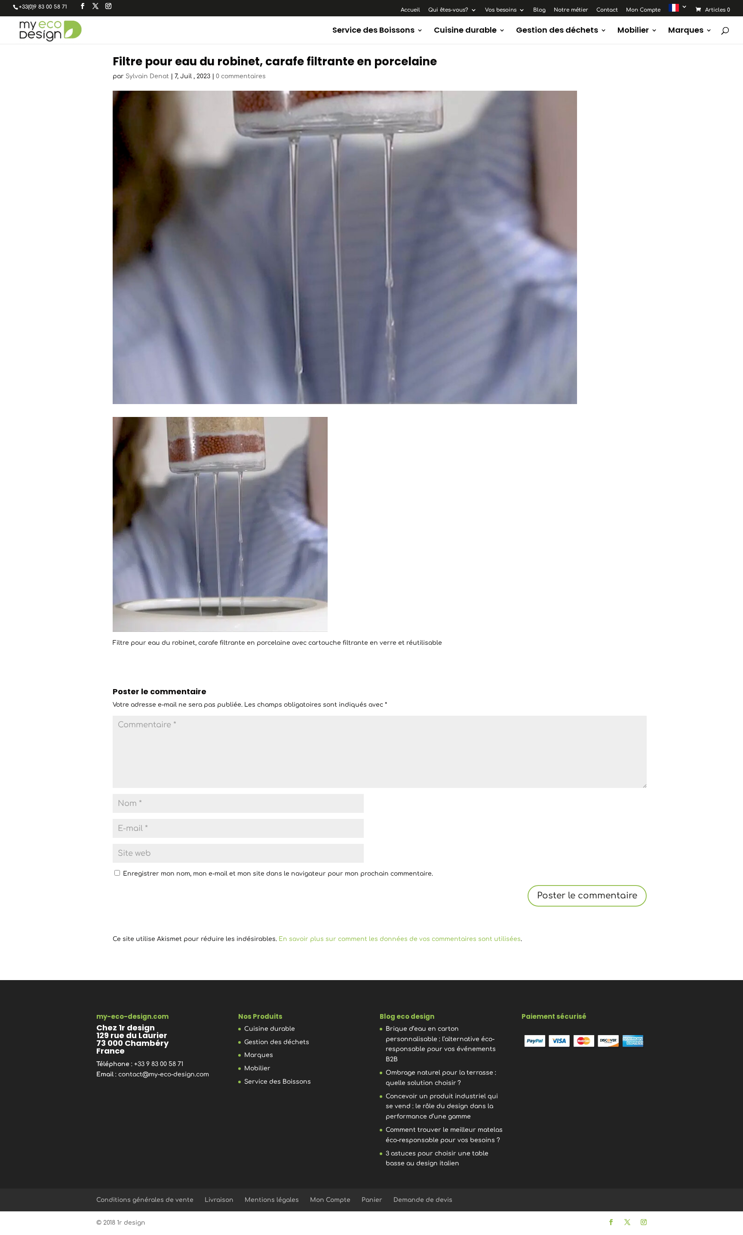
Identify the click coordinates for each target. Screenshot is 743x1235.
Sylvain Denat (147, 76)
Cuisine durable (465, 31)
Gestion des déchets (557, 31)
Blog (539, 10)
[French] (678, 9)
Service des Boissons (373, 31)
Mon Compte (643, 10)
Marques (685, 31)
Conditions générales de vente (144, 1200)
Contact (607, 10)
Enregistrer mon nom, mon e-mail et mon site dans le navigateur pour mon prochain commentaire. (278, 873)
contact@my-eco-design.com (163, 1074)
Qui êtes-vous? (448, 10)
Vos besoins (500, 10)
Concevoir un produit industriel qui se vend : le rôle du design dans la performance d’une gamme (442, 1106)
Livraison (219, 1200)
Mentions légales (272, 1200)
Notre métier (571, 10)
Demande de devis (422, 1200)
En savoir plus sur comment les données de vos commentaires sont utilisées (400, 939)
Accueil (410, 10)
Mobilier (633, 31)
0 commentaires (241, 76)
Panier (372, 1200)
